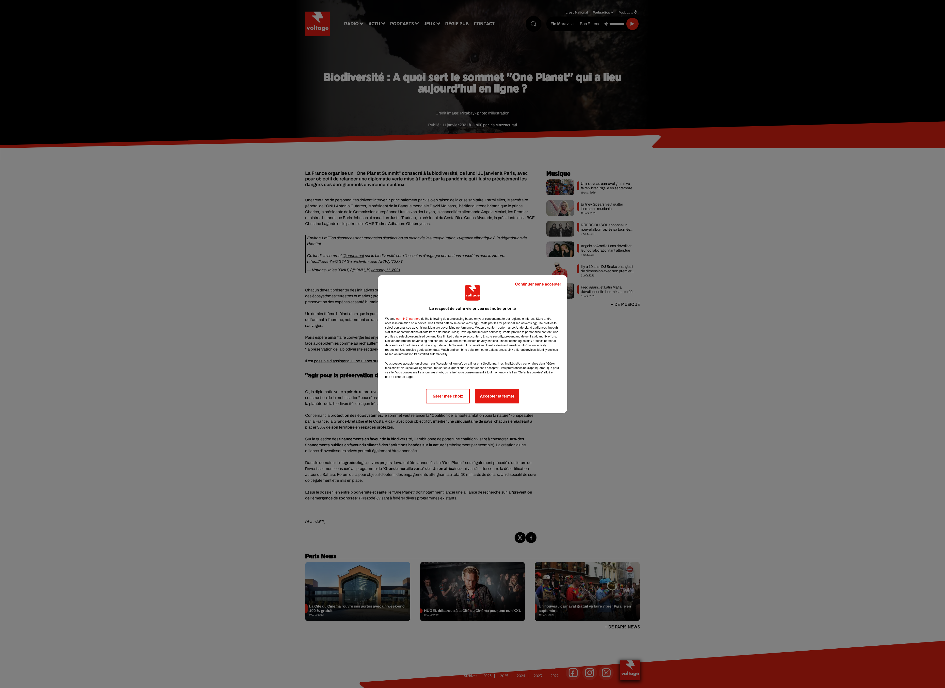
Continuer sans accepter (538, 284)
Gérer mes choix (448, 396)
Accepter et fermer (497, 396)
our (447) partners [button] (408, 318)
